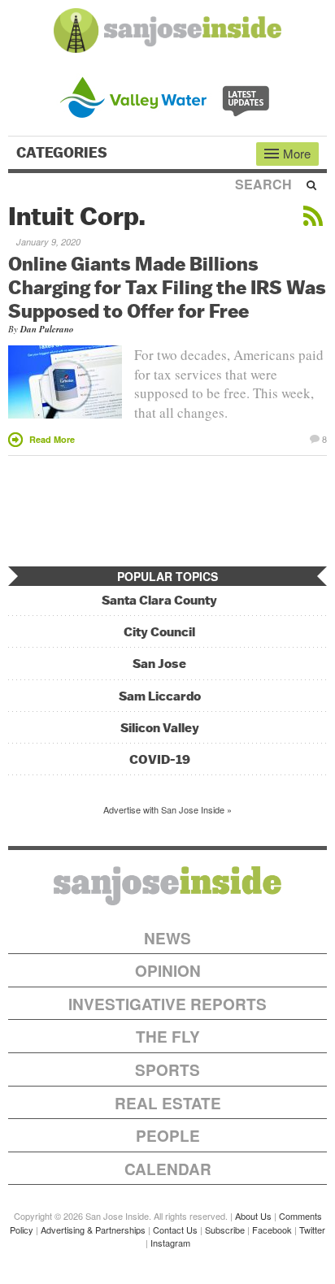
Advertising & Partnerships (93, 1229)
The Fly (168, 1037)
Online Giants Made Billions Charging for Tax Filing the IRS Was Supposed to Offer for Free (167, 287)
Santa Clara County (159, 600)
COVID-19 (159, 759)
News (167, 938)
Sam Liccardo (160, 696)
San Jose (159, 663)
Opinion (168, 971)
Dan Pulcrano (47, 329)
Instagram (170, 1242)
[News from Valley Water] (168, 95)
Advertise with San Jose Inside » (167, 809)
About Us (253, 1215)
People (168, 1136)
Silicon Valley (159, 727)
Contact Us (175, 1229)
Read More (52, 439)
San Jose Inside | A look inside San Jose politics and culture (167, 885)
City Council (159, 632)
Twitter (312, 1229)
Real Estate (168, 1103)
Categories (63, 153)
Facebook (272, 1229)
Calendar (167, 1169)
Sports (167, 1070)
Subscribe (225, 1229)
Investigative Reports (167, 1004)
